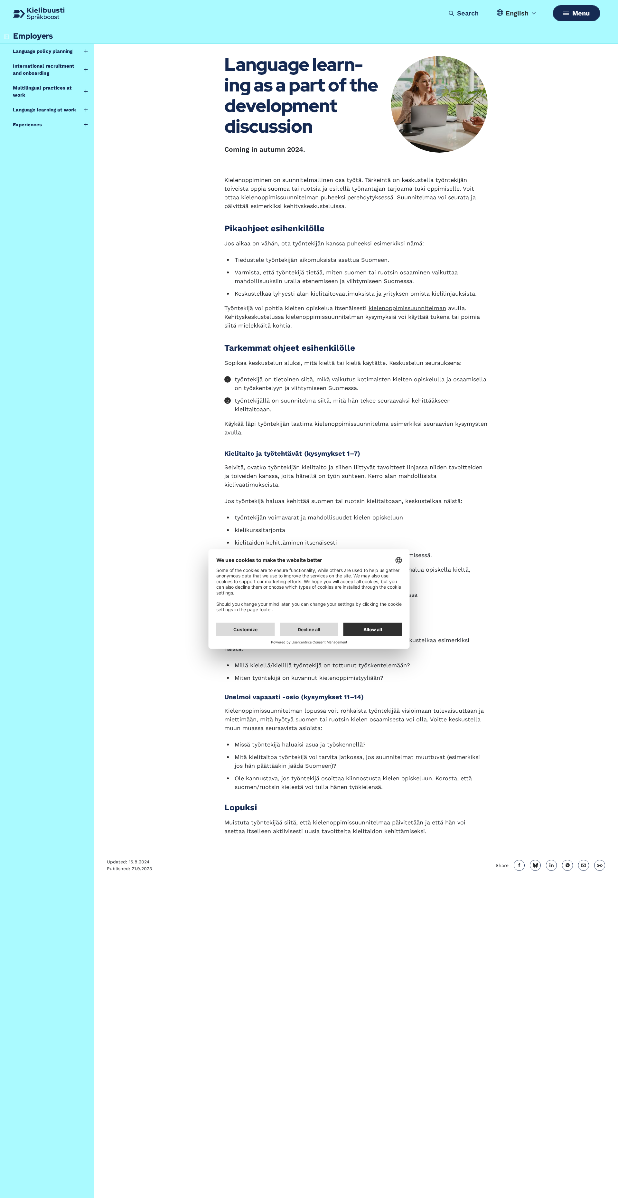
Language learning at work (44, 110)
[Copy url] (599, 865)
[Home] (39, 13)
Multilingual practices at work (42, 91)
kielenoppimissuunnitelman (407, 308)
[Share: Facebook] (519, 865)
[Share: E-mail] (583, 865)
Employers (33, 36)
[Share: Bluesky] (535, 865)
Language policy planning (42, 51)
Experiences (27, 125)
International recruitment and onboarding (43, 69)
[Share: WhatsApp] (567, 865)
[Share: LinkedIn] (551, 865)
